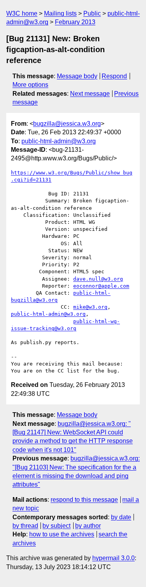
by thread (25, 525)
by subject (56, 525)
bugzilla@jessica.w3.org (67, 123)
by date (121, 517)
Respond (114, 76)
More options (30, 84)
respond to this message (84, 499)
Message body (77, 76)
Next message (90, 93)
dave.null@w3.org (98, 279)
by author (88, 525)
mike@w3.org (90, 307)
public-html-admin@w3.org (58, 141)
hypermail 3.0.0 (113, 558)
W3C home (21, 13)
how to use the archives (61, 534)
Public (92, 13)
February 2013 (75, 22)
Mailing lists (60, 13)
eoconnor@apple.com (101, 286)
